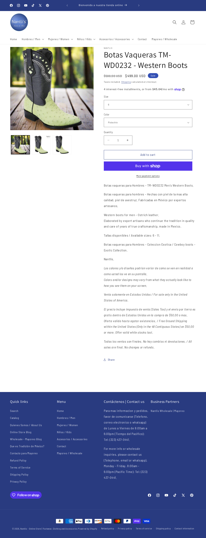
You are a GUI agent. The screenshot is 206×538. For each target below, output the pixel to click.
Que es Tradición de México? (27, 446)
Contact (61, 446)
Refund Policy (18, 460)
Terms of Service (20, 467)
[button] (32, 39)
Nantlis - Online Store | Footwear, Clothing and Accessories (48, 528)
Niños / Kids (64, 432)
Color (106, 114)
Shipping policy (163, 528)
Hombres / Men (66, 418)
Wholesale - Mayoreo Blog (26, 439)
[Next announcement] (138, 5)
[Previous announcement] (67, 5)
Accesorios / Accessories (72, 439)
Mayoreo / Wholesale (69, 453)
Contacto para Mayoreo (24, 453)
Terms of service (144, 528)
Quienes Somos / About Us (26, 425)
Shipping (126, 81)
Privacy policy (125, 528)
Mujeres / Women (67, 425)
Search (14, 410)
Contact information (184, 528)
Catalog (14, 418)
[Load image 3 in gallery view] (62, 144)
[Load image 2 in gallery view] (41, 144)
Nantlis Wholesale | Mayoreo (167, 410)
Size (106, 96)
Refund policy (107, 528)
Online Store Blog (20, 432)
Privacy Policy (18, 481)
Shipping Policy (19, 474)
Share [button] (111, 359)
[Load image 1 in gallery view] (20, 144)
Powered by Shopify (87, 528)
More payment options (148, 175)
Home (60, 410)
